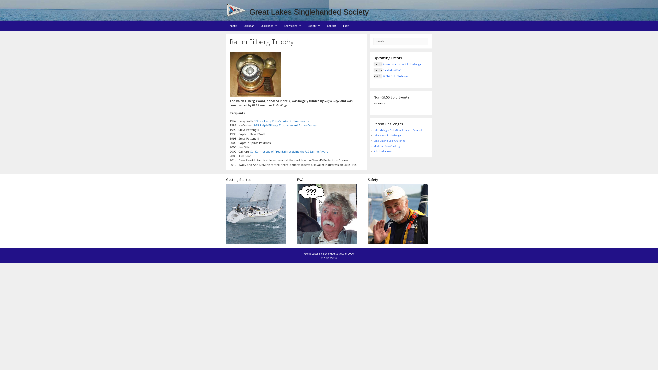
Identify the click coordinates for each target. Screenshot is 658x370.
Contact (331, 25)
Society (312, 25)
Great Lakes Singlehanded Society (309, 12)
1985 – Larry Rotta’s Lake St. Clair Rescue (281, 121)
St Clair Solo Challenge (395, 76)
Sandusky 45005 (392, 70)
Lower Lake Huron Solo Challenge (402, 64)
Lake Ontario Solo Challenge (389, 140)
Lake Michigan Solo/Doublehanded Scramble (398, 130)
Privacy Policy (329, 257)
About (233, 25)
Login (346, 25)
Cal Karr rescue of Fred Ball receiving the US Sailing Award (289, 151)
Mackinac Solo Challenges (388, 146)
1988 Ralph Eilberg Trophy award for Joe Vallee (284, 125)
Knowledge (290, 25)
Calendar (248, 25)
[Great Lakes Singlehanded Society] (236, 10)
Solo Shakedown (383, 151)
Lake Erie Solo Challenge (387, 135)
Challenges (267, 25)
